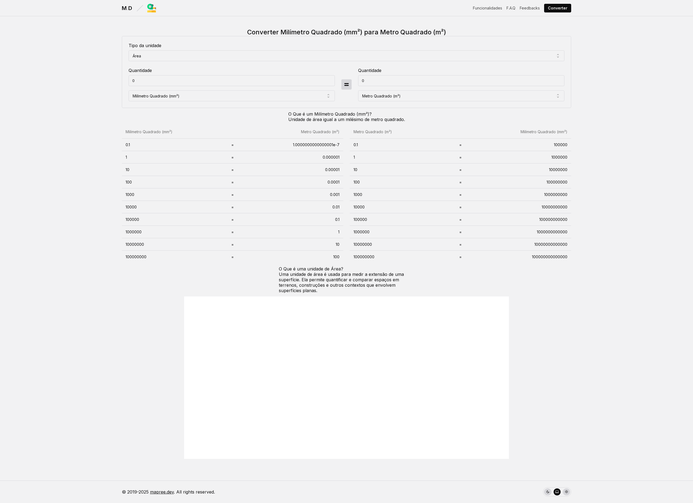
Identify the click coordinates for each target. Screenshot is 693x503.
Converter (557, 8)
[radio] (547, 492)
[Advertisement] (346, 377)
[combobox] (346, 55)
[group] (557, 492)
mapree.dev (162, 492)
